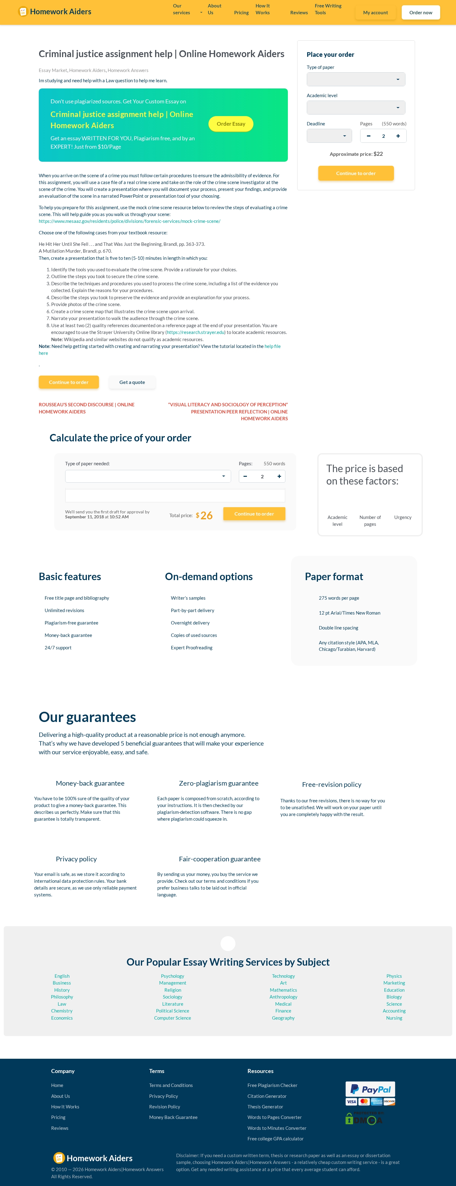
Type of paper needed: (87, 463)
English (62, 976)
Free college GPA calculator (276, 1138)
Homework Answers (128, 70)
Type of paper (320, 67)
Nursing (394, 1018)
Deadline (316, 123)
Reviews (299, 12)
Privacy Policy (163, 1096)
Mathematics (283, 990)
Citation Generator (267, 1096)
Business (62, 982)
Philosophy (62, 996)
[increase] (398, 135)
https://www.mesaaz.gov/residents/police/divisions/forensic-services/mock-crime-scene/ (130, 221)
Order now (420, 12)
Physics (394, 976)
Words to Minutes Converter (277, 1128)
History (62, 990)
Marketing (394, 982)
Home (57, 1085)
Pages (366, 123)
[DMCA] (365, 1118)
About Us (214, 9)
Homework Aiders (87, 70)
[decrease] (368, 135)
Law (62, 1004)
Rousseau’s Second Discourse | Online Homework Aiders (87, 408)
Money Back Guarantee (173, 1117)
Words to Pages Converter (275, 1117)
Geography (283, 1018)
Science (394, 1004)
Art (283, 982)
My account (375, 12)
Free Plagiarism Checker (272, 1085)
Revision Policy (164, 1106)
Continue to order (69, 382)
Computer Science (172, 1018)
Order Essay (231, 123)
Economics (62, 1018)
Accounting (394, 1010)
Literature (172, 1004)
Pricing (241, 12)
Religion (172, 990)
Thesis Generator (265, 1106)
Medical (283, 1004)
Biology (394, 996)
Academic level (322, 95)
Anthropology (283, 996)
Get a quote (132, 382)
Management (172, 982)
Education (394, 990)
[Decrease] (245, 476)
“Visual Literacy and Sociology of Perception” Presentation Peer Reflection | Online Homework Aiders (228, 411)
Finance (283, 1010)
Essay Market (53, 70)
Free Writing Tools (328, 9)
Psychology (172, 976)
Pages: (246, 463)
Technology (283, 976)
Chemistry (62, 1010)
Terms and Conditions (171, 1085)
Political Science (172, 1010)
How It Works (263, 9)
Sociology (172, 996)
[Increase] (279, 476)
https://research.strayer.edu (195, 332)
